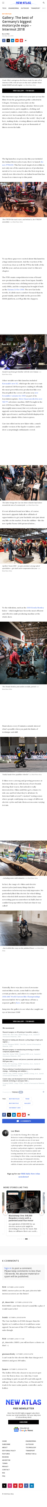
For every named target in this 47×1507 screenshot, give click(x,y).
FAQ (3, 1476)
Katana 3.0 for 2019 (16, 289)
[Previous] (5, 1213)
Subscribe (23, 1422)
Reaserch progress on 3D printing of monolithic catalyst (20, 1032)
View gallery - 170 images (23, 91)
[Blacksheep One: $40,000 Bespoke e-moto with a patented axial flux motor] (23, 1202)
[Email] (25, 40)
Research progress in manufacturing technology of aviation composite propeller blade (21, 1050)
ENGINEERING (13, 8)
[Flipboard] (21, 40)
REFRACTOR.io (31, 1454)
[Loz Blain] (5, 1133)
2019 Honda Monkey (35, 608)
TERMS (4, 1463)
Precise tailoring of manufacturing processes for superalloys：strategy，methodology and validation (22, 1070)
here (18, 1003)
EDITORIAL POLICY (9, 1451)
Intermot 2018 (14, 1108)
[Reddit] (17, 40)
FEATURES (6, 1454)
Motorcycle (14, 1103)
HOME (4, 1441)
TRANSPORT (35, 8)
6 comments (26, 1121)
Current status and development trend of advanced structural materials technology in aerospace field (22, 1080)
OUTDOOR (25, 8)
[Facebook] (3, 40)
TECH (4, 8)
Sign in (7, 1268)
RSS (3, 1473)
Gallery (27, 1103)
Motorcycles (6, 14)
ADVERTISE (6, 1460)
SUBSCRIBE (6, 1444)
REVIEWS (5, 1457)
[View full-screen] (44, 49)
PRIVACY (5, 1466)
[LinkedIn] (12, 40)
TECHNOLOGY (31, 1447)
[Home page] (23, 3)
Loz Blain (15, 1131)
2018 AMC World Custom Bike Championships (21, 997)
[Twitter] (8, 40)
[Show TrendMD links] (43, 1092)
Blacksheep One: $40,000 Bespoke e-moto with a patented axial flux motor (21, 1218)
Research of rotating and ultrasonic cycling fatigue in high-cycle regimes (23, 1041)
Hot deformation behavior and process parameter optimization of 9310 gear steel (23, 1060)
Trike (27, 1099)
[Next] (41, 1213)
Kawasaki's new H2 (10, 383)
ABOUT (5, 1447)
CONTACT (6, 1470)
